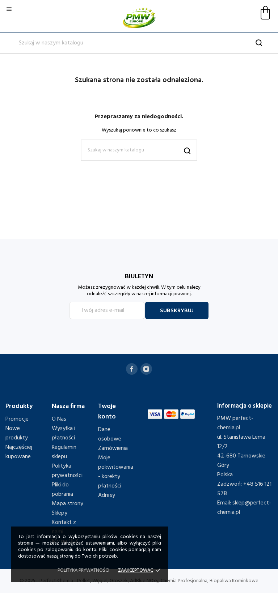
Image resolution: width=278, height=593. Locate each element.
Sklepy (59, 513)
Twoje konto (107, 411)
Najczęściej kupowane (18, 452)
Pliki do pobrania (62, 489)
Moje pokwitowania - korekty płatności (115, 472)
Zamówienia (113, 448)
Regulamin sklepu (64, 452)
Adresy (106, 495)
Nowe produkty (16, 433)
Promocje (17, 419)
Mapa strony (67, 503)
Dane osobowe (109, 434)
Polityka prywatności (67, 470)
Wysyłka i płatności (63, 433)
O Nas (59, 419)
